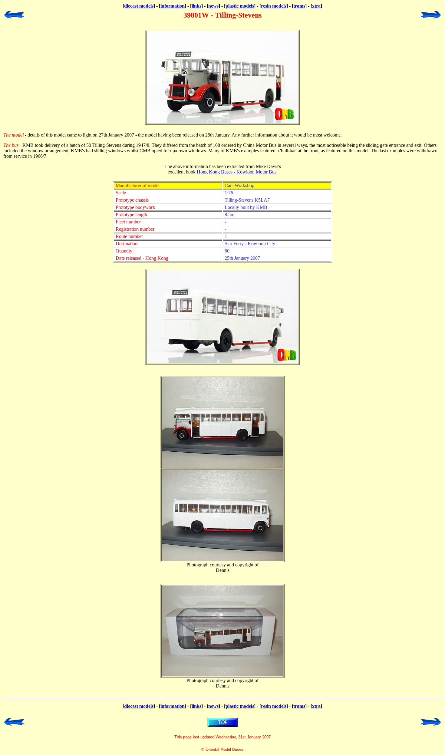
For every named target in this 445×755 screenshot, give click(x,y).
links (196, 5)
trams (299, 5)
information (172, 5)
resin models (273, 5)
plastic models (240, 5)
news (213, 5)
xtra (316, 5)
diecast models (138, 5)
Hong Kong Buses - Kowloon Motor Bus (236, 171)
